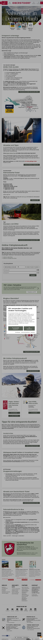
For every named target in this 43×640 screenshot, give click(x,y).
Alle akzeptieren (29, 328)
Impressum (33, 332)
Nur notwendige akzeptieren (15, 328)
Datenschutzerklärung (25, 332)
